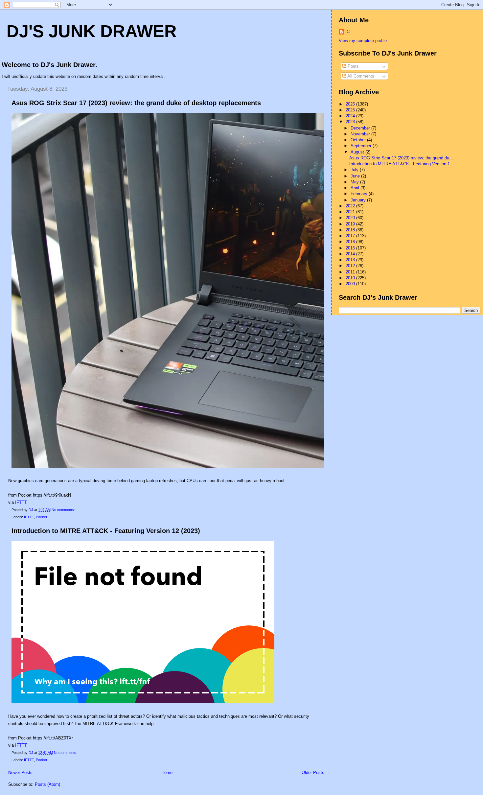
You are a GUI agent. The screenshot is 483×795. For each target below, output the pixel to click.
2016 (351, 241)
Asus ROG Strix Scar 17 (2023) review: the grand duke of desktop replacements (136, 102)
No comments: (64, 510)
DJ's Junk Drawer (92, 31)
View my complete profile (363, 40)
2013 (351, 259)
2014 (351, 253)
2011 (351, 271)
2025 (351, 109)
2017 (351, 235)
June (356, 176)
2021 (351, 211)
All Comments (360, 76)
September (362, 145)
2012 (351, 265)
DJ (348, 31)
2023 (351, 121)
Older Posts (313, 772)
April (355, 187)
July (355, 169)
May (355, 181)
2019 (351, 224)
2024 (351, 115)
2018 (351, 229)
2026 (351, 104)
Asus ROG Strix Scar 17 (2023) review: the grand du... (401, 157)
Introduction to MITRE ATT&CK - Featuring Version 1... (401, 163)
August (358, 152)
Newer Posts (20, 772)
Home (166, 772)
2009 (351, 283)
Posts (352, 66)
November (361, 133)
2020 (351, 217)
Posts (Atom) (47, 784)
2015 (351, 248)
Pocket (41, 517)
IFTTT (21, 502)
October (359, 139)
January (359, 200)
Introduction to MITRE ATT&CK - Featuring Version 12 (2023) (106, 530)
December (361, 128)
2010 (351, 277)
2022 (351, 205)
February (360, 193)
